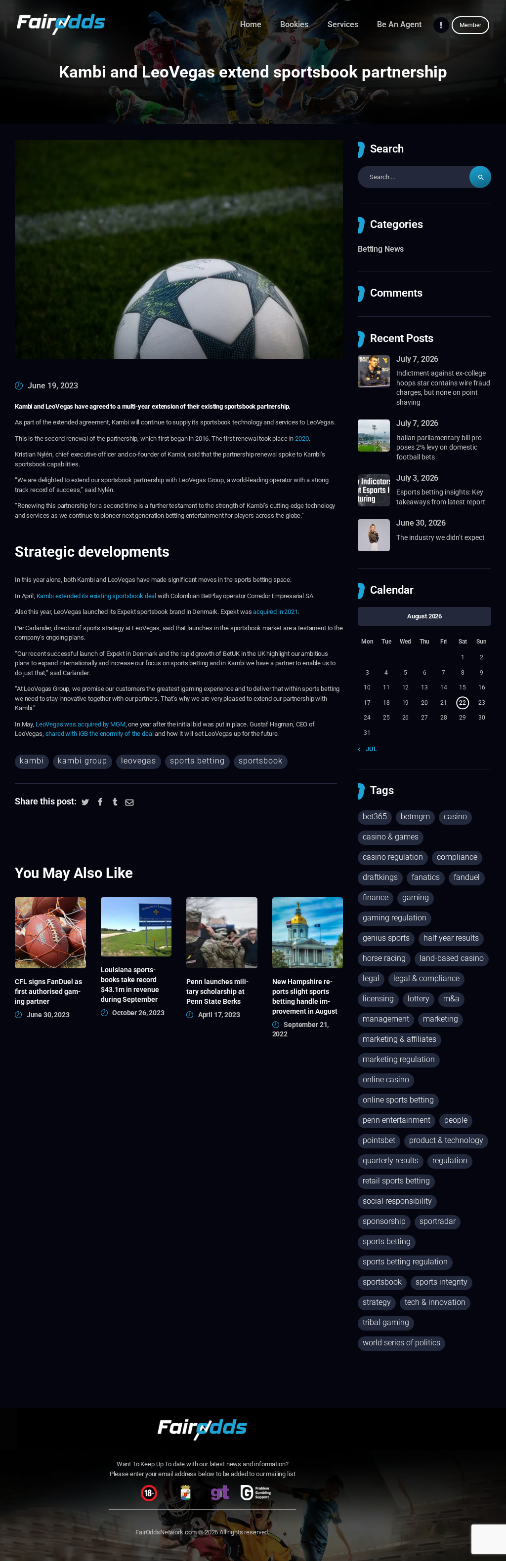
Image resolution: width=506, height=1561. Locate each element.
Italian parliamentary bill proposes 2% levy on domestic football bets (440, 447)
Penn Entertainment (396, 1120)
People (455, 1120)
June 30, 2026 (421, 523)
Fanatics (426, 877)
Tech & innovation (435, 1302)
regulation (449, 1160)
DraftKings (380, 877)
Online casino (386, 1079)
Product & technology (446, 1140)
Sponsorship (384, 1221)
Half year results (451, 938)
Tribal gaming (386, 1322)
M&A (451, 998)
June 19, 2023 (53, 385)
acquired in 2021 (275, 611)
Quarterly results (391, 1160)
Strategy (377, 1302)
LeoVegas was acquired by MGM (81, 724)
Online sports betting (398, 1099)
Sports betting (197, 760)
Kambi (32, 760)
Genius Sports (386, 938)
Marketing (440, 1019)
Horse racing (384, 958)
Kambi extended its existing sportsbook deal (97, 596)
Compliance (457, 857)
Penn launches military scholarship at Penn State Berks (217, 991)
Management (386, 1019)
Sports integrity (441, 1282)
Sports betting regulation (405, 1261)
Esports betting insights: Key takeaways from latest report (440, 497)
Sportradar (438, 1221)
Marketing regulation (399, 1059)
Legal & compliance (426, 978)
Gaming (415, 897)
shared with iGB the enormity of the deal (99, 733)
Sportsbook (261, 760)
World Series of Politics (401, 1342)
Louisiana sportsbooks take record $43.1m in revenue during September (130, 984)
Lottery (418, 998)
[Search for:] (424, 177)
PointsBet (379, 1140)
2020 (301, 438)
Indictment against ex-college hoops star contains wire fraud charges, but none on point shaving (443, 387)
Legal (371, 978)
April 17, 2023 (219, 1015)
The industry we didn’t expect (440, 537)
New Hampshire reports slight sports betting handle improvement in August (304, 996)
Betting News (381, 249)
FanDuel (467, 877)
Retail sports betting (396, 1180)
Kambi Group (82, 760)
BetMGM (415, 816)
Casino (455, 816)
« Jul (369, 749)
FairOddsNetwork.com (166, 1532)
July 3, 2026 (417, 478)
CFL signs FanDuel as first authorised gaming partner (48, 991)
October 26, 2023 (138, 1013)
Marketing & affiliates (399, 1039)
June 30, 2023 (48, 1015)
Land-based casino (452, 958)
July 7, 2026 (417, 359)
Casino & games (391, 836)
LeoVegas (138, 760)
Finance (375, 897)
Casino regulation (393, 857)
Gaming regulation (394, 917)
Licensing (378, 998)
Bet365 (375, 816)
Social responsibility (397, 1201)
